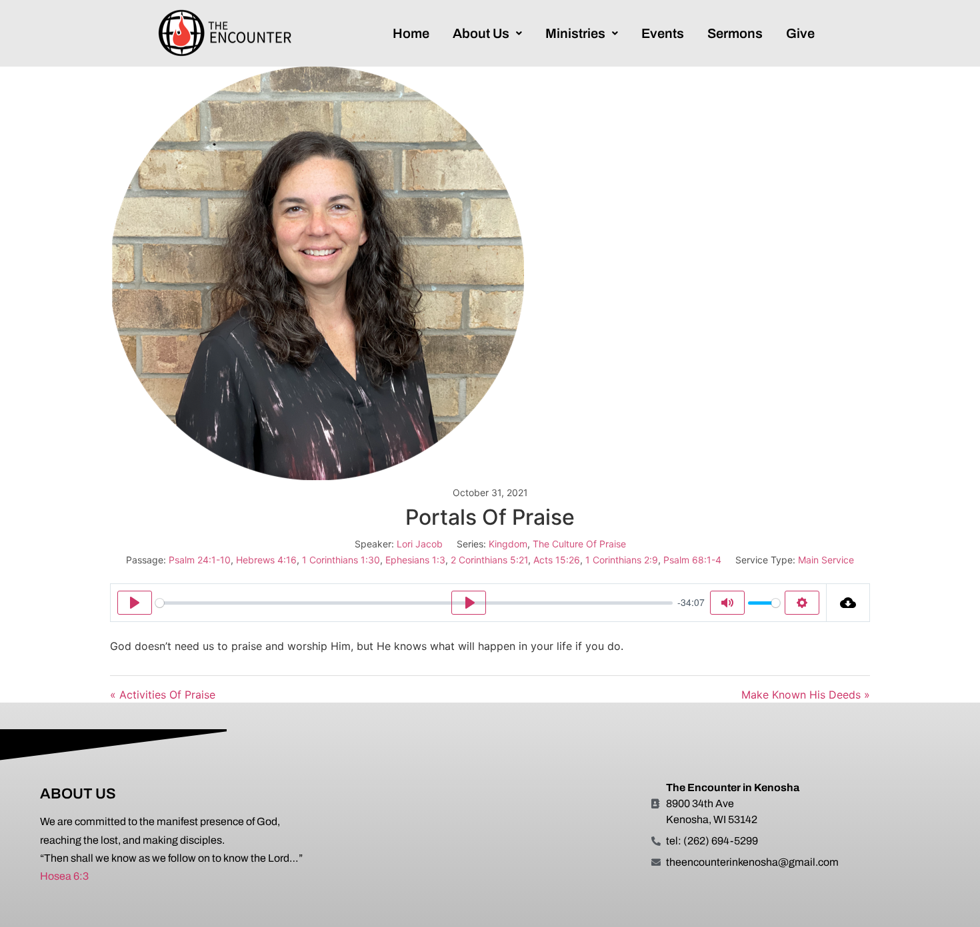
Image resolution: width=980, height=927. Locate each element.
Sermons (735, 33)
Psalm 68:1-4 (692, 559)
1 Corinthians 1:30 (341, 559)
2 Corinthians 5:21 (489, 559)
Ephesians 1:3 (415, 559)
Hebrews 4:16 (266, 559)
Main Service (826, 559)
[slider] (414, 603)
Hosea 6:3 (64, 876)
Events (662, 33)
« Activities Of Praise (162, 694)
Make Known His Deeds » (805, 694)
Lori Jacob (420, 543)
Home (411, 33)
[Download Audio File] (848, 602)
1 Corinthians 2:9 (621, 559)
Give (800, 33)
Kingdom (508, 543)
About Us (481, 33)
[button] (487, 33)
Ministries (575, 33)
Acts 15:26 (556, 559)
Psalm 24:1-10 (200, 559)
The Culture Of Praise (579, 543)
